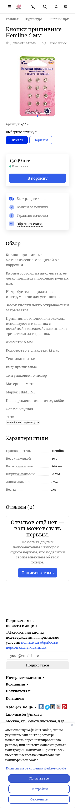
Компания (15, 684)
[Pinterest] (65, 707)
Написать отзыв (37, 572)
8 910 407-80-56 (19, 707)
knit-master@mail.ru (24, 714)
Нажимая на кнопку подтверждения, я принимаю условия (32, 639)
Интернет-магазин (23, 677)
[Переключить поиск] (45, 6)
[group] (37, 87)
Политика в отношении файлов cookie (36, 768)
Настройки (39, 789)
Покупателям (18, 691)
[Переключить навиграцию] (9, 6)
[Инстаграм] (53, 707)
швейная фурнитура (23, 422)
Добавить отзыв (23, 43)
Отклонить (39, 799)
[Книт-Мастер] (18, 6)
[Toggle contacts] (33, 6)
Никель (16, 140)
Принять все (39, 778)
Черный (41, 140)
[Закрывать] (72, 725)
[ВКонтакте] (41, 707)
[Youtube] (59, 707)
